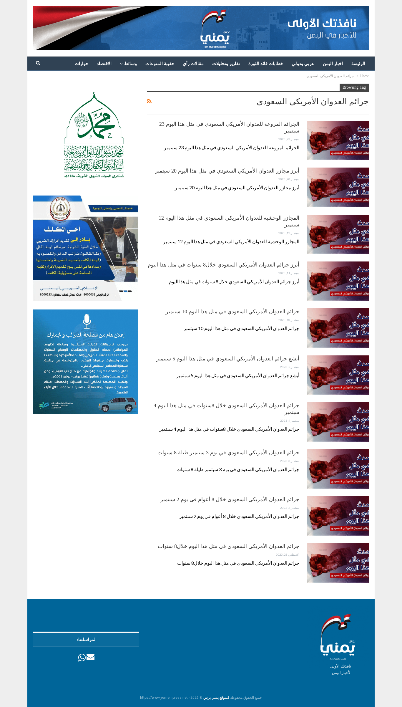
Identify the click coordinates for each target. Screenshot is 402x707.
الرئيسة (358, 63)
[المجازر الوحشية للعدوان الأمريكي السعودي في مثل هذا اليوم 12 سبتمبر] (338, 234)
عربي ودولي (303, 63)
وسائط (130, 63)
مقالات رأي (193, 63)
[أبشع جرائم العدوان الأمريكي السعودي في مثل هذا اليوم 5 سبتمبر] (338, 375)
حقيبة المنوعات (159, 63)
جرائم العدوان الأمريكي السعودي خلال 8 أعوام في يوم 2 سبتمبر (229, 499)
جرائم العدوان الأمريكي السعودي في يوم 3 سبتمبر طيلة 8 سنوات (228, 453)
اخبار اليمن (333, 63)
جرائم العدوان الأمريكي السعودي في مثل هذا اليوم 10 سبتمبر (232, 311)
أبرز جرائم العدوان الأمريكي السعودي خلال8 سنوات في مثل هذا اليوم (223, 265)
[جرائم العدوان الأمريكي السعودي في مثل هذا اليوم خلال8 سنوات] (338, 562)
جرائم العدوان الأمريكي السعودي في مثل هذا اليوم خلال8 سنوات (228, 546)
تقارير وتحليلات (226, 63)
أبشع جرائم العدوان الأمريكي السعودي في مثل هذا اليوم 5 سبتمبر (227, 359)
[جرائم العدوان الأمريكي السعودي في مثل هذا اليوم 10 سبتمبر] (338, 328)
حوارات (81, 63)
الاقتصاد (104, 63)
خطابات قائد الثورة (265, 63)
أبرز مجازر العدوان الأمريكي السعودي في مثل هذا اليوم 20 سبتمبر (227, 171)
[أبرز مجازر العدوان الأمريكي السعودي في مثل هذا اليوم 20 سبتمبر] (338, 187)
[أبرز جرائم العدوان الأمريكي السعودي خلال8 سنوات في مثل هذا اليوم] (338, 281)
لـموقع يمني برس (216, 698)
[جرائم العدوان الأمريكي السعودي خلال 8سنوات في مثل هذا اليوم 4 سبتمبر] (338, 422)
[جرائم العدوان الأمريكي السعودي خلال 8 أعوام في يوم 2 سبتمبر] (338, 516)
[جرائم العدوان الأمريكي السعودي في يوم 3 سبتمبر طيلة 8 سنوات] (338, 469)
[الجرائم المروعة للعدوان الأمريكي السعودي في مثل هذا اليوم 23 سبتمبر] (338, 140)
